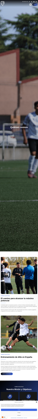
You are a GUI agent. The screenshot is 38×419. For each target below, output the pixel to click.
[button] (36, 402)
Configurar (19, 415)
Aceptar (19, 409)
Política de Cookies (13, 417)
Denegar (19, 412)
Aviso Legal (25, 417)
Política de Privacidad (20, 417)
